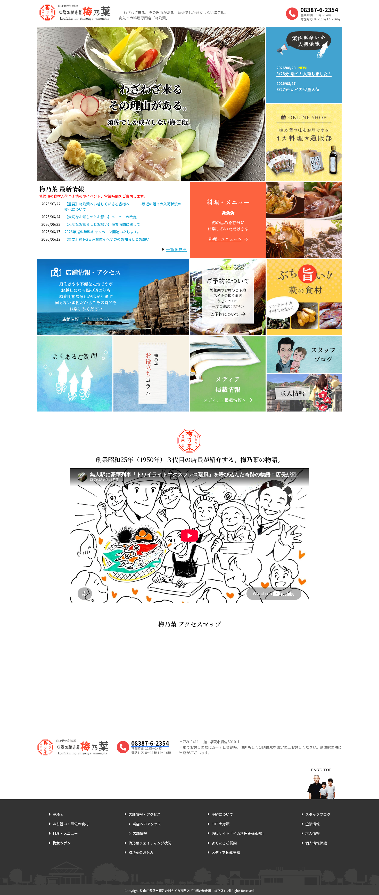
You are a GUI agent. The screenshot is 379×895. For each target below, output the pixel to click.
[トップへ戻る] (321, 777)
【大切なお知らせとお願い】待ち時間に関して (102, 224)
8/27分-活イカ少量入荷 (297, 89)
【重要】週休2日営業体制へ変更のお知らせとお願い (107, 239)
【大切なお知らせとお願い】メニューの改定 (100, 216)
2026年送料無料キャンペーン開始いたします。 (102, 231)
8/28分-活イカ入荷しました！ (304, 73)
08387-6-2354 (319, 9)
